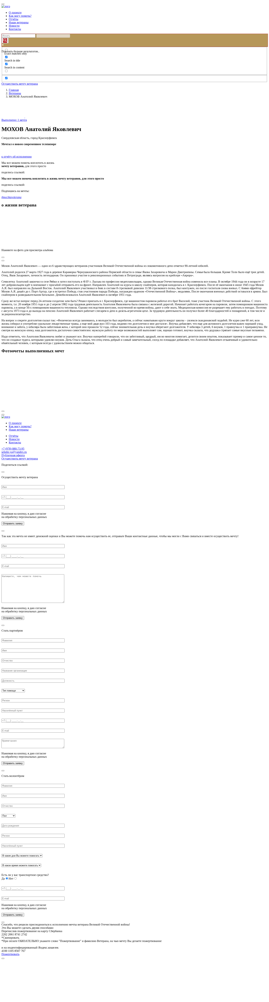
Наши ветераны (19, 22)
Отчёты (13, 19)
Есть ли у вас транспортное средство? (25, 874)
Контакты (15, 29)
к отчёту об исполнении (16, 156)
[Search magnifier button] (5, 40)
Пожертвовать (10, 954)
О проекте (15, 12)
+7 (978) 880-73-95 (12, 448)
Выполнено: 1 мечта (14, 120)
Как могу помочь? (20, 15)
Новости (14, 25)
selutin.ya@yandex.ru (14, 452)
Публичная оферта (13, 455)
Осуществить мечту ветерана (19, 83)
